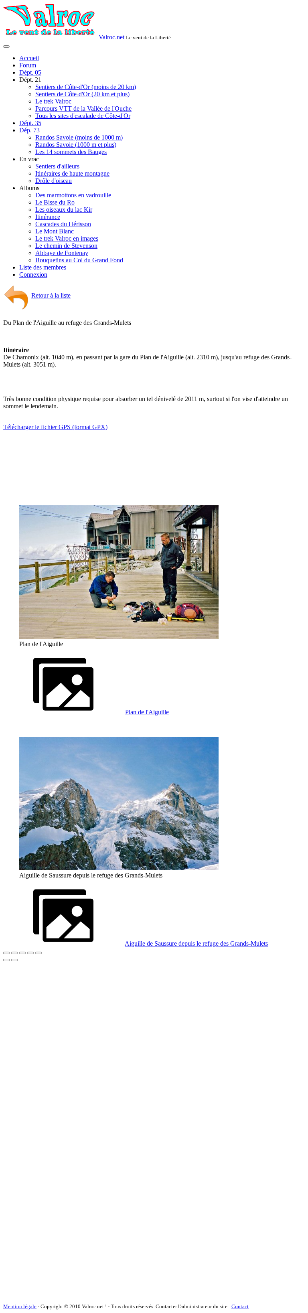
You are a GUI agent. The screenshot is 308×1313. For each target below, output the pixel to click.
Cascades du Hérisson (63, 224)
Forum (27, 65)
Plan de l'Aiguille (147, 712)
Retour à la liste (51, 295)
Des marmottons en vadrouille (73, 195)
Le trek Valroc (53, 101)
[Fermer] (6, 953)
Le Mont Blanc (54, 231)
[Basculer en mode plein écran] (22, 953)
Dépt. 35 (30, 123)
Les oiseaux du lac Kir (63, 209)
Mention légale (19, 1306)
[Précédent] (6, 960)
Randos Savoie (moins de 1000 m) (79, 137)
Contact (240, 1306)
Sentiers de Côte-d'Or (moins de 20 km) (85, 86)
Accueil (29, 58)
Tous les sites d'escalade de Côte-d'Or (82, 115)
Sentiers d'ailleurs (57, 166)
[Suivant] (14, 960)
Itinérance (47, 216)
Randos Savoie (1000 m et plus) (75, 144)
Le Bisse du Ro (55, 202)
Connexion (33, 274)
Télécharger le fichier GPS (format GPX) (55, 426)
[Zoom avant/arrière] (30, 953)
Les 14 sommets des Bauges (71, 151)
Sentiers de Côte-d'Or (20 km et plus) (82, 94)
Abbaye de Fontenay (61, 252)
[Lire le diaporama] (38, 953)
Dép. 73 (29, 130)
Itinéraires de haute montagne (72, 173)
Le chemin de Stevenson (66, 245)
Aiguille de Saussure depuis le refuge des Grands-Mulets (196, 943)
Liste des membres (42, 267)
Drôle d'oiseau (53, 180)
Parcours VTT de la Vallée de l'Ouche (83, 108)
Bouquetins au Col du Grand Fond (79, 260)
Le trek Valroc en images (66, 238)
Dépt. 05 (30, 72)
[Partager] (14, 953)
